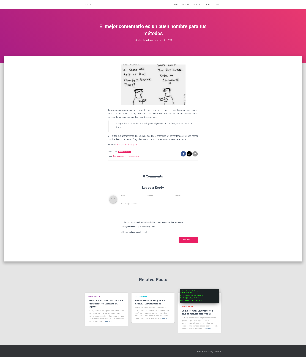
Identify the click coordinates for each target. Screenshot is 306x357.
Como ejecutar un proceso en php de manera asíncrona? (197, 312)
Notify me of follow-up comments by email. (139, 227)
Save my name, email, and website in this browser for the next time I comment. (153, 222)
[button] (218, 4)
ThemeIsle (217, 352)
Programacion (124, 152)
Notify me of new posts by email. (135, 232)
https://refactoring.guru (126, 144)
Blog (216, 4)
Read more (109, 321)
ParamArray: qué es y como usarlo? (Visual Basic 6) (150, 302)
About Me (185, 4)
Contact (207, 4)
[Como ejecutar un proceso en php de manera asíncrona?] (199, 296)
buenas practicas (119, 156)
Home (176, 4)
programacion (133, 156)
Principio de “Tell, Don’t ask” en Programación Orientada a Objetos (105, 303)
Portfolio (196, 4)
